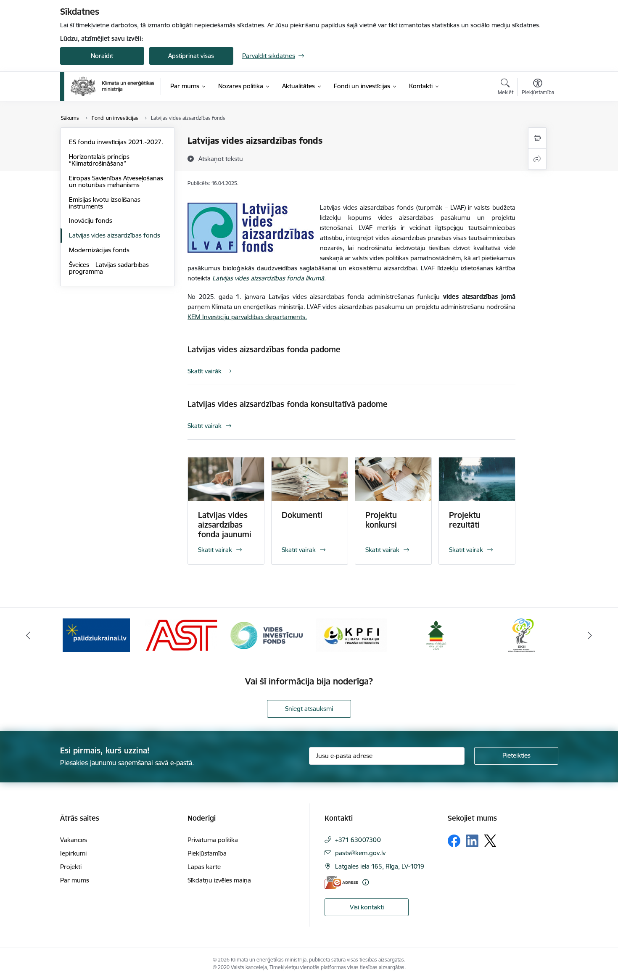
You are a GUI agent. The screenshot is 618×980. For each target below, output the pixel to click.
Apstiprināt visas (191, 56)
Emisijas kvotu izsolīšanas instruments (104, 202)
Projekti (71, 867)
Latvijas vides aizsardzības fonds (114, 235)
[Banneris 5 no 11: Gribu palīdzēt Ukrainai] (96, 635)
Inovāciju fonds (90, 221)
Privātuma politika (213, 840)
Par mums (74, 880)
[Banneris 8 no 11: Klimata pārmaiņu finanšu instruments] (351, 635)
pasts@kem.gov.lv (360, 853)
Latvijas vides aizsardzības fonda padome (264, 349)
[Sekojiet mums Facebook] (454, 841)
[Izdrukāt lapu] (537, 138)
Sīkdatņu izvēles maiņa (219, 880)
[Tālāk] (590, 635)
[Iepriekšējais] (28, 635)
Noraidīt (102, 56)
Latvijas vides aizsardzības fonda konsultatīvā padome (288, 404)
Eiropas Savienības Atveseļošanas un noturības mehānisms (116, 181)
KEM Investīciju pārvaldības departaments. (247, 317)
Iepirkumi (73, 853)
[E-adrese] (341, 882)
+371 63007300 (358, 840)
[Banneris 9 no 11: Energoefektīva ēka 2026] (436, 635)
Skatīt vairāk (205, 371)
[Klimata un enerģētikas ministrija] (113, 86)
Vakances (73, 840)
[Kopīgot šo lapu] (537, 159)
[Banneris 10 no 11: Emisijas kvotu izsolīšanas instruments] (521, 635)
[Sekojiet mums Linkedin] (472, 841)
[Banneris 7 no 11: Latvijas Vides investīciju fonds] (266, 635)
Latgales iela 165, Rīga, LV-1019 (379, 866)
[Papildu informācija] (365, 882)
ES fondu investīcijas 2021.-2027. (116, 142)
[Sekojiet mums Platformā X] (490, 841)
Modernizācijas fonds (99, 250)
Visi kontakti (367, 907)
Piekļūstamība (207, 853)
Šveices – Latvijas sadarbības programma (109, 268)
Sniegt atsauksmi (309, 709)
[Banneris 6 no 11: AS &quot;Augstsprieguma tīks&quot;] (181, 635)
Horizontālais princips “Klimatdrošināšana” (99, 160)
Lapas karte (204, 867)
